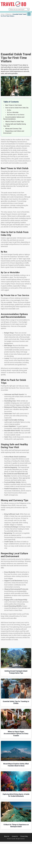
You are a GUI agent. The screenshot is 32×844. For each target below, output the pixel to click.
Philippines (8, 14)
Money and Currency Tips (13, 128)
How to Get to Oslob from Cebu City (16, 108)
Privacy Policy (24, 836)
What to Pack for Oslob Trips (14, 121)
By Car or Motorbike (12, 112)
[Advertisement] (16, 35)
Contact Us (15, 836)
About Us (6, 836)
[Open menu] (29, 14)
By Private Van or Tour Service (15, 114)
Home (2, 14)
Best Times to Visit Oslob (13, 105)
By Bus (9, 110)
